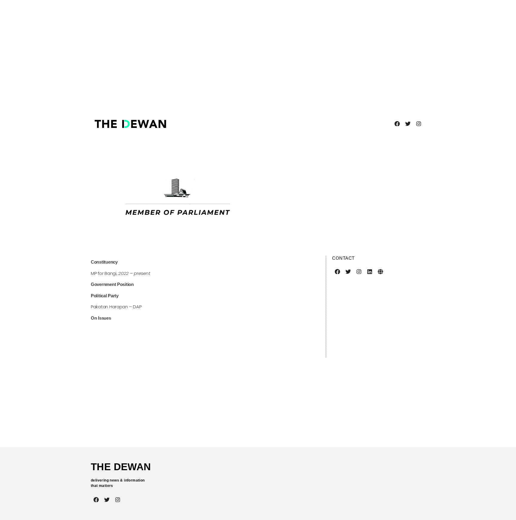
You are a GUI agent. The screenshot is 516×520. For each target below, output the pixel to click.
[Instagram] (418, 123)
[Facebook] (397, 123)
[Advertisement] (234, 53)
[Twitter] (408, 123)
